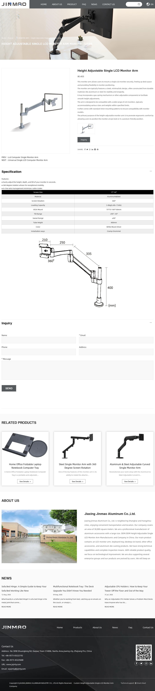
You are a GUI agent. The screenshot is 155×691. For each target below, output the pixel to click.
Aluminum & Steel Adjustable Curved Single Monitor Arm (130, 465)
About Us (97, 627)
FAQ (84, 4)
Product (72, 4)
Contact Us (108, 4)
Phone (4, 347)
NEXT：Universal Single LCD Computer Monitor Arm (25, 160)
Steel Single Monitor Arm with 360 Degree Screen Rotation (77, 465)
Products (77, 627)
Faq (130, 627)
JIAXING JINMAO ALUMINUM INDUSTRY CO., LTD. (37, 683)
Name (4, 335)
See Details (24, 481)
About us (57, 4)
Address (82, 347)
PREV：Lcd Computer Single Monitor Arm (20, 157)
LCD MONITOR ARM (22, 38)
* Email (82, 335)
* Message (6, 358)
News (94, 4)
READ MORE (6, 607)
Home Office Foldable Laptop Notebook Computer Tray (25, 465)
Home (44, 4)
